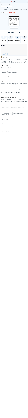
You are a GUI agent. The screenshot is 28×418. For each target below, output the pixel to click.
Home (1, 4)
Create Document (12, 12)
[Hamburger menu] (1, 1)
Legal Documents (4, 4)
